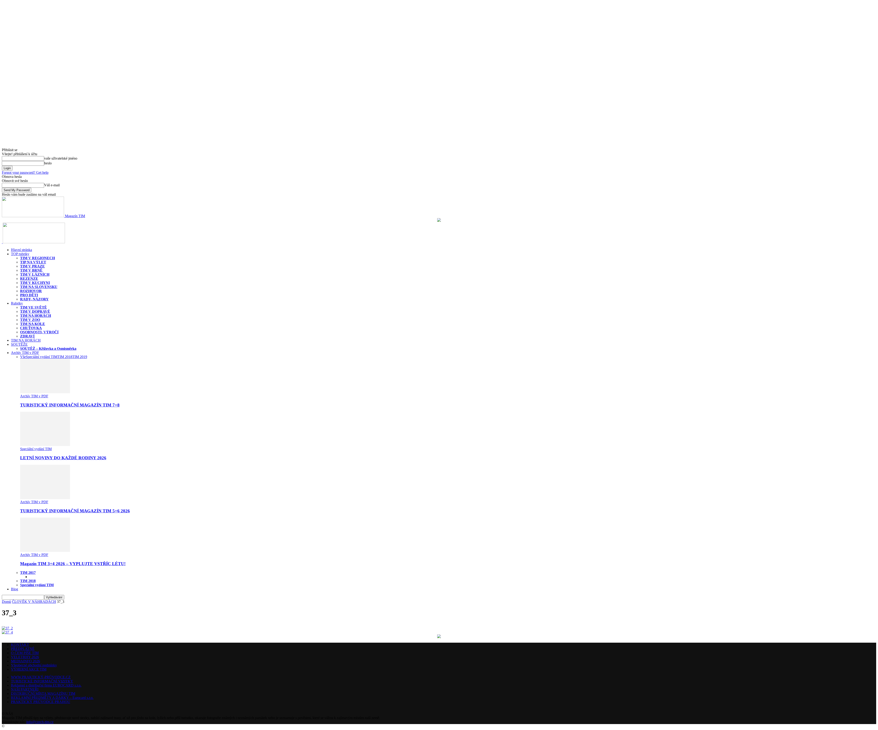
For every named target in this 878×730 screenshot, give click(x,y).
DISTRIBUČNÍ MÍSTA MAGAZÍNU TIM (43, 693)
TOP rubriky (20, 254)
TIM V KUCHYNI (35, 283)
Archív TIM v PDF (25, 353)
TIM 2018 (64, 357)
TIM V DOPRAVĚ (35, 311)
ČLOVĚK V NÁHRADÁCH (34, 602)
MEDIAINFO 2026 (25, 661)
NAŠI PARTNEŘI (24, 689)
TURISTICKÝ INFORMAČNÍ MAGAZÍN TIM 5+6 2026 (75, 510)
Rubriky (17, 303)
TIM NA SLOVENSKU (38, 287)
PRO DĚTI (29, 295)
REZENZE (29, 279)
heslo (48, 163)
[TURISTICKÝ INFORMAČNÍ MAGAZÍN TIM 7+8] (45, 392)
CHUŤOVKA (31, 328)
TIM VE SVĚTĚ (33, 307)
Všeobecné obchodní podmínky (34, 665)
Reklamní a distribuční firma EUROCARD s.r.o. (46, 685)
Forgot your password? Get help (25, 172)
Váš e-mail (52, 185)
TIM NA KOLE (32, 324)
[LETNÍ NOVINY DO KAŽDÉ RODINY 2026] (45, 445)
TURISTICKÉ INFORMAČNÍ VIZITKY (42, 681)
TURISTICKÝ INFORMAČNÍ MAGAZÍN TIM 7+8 (70, 405)
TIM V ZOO (30, 320)
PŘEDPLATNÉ (23, 649)
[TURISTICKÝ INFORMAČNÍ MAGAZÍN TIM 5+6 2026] (45, 498)
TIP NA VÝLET (33, 262)
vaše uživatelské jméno (60, 158)
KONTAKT (20, 645)
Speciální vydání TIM (41, 357)
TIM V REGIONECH (37, 258)
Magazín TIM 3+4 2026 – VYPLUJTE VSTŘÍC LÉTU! (73, 563)
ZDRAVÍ (27, 336)
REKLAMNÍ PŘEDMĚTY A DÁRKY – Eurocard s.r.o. (52, 698)
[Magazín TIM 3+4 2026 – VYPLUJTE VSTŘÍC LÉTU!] (45, 551)
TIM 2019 (79, 357)
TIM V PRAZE (32, 266)
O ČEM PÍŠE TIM (25, 653)
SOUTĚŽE (19, 344)
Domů (6, 602)
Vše (23, 357)
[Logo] (2, 242)
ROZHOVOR (31, 291)
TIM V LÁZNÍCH (34, 274)
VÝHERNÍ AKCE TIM (28, 669)
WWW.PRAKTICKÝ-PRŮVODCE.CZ (41, 677)
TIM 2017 (28, 573)
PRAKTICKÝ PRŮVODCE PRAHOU (40, 702)
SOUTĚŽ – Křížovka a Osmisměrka (48, 348)
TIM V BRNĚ (31, 270)
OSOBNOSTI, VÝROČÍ (39, 332)
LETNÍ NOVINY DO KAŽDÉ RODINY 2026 (63, 457)
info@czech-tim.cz (40, 722)
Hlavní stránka (21, 250)
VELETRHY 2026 (25, 657)
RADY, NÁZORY (34, 299)
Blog (14, 589)
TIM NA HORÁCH (35, 316)
